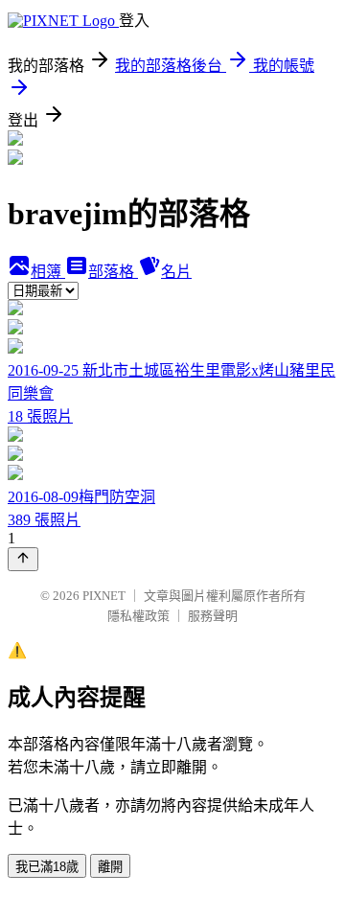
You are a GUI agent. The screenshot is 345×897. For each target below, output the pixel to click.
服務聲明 (213, 616)
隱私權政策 (138, 616)
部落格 (113, 272)
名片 (176, 272)
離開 (110, 867)
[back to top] (23, 559)
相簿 (48, 272)
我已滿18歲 (47, 867)
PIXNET (104, 595)
